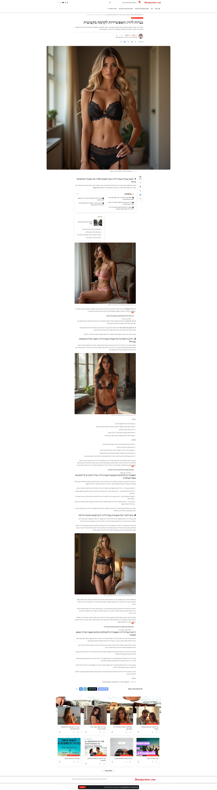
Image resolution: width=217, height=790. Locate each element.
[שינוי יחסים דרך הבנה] (147, 747)
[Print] (124, 41)
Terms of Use (134, 787)
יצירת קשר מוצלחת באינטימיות (137, 18)
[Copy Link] (128, 41)
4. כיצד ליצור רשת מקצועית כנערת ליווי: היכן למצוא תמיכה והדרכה (91, 199)
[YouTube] (63, 2)
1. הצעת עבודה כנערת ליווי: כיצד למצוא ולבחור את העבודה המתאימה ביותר (121, 198)
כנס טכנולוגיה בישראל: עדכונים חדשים (93, 232)
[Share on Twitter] (132, 41)
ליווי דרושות (96, 187)
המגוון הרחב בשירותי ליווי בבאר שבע (93, 237)
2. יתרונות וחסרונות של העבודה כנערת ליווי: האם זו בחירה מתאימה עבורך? (121, 203)
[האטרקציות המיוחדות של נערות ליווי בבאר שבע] (121, 715)
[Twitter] (65, 2)
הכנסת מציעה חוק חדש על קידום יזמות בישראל (91, 229)
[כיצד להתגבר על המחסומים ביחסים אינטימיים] (95, 747)
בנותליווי (122, 682)
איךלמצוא (127, 682)
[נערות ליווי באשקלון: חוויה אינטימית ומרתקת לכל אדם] (69, 715)
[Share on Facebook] (135, 41)
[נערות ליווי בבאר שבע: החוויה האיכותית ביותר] (95, 715)
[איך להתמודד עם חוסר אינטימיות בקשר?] (147, 715)
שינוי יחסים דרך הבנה (152, 758)
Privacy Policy (125, 787)
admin (133, 35)
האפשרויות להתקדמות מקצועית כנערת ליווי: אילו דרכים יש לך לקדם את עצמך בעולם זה (121, 208)
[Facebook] (67, 2)
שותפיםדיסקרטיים (106, 682)
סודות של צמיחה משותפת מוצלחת (123, 758)
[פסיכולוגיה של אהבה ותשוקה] (69, 747)
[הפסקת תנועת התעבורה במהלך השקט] (98, 223)
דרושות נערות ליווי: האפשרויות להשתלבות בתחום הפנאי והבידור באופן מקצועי (91, 204)
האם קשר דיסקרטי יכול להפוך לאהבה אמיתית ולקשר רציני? (89, 234)
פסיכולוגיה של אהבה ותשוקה (72, 758)
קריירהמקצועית (115, 682)
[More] (121, 41)
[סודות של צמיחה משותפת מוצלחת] (121, 747)
